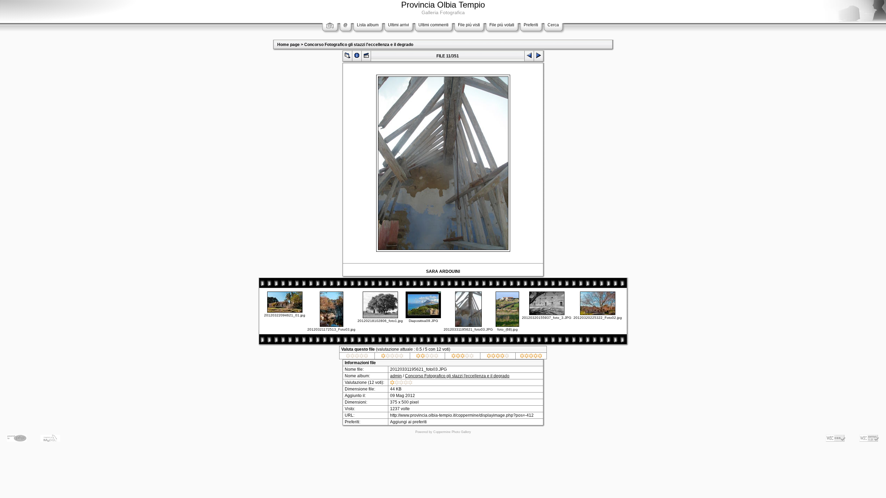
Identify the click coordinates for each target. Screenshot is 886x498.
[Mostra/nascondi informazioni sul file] (356, 57)
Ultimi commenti (433, 24)
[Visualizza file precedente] (529, 57)
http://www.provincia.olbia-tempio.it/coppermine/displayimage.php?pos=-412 (462, 415)
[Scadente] (392, 356)
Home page (288, 44)
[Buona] (462, 356)
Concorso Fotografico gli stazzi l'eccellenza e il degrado (358, 44)
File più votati (501, 24)
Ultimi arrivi (398, 24)
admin (396, 376)
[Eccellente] (531, 356)
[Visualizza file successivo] (538, 57)
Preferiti (531, 24)
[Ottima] (498, 356)
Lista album (368, 24)
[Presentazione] (366, 57)
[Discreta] (427, 356)
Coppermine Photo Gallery (452, 432)
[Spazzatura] (357, 356)
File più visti (469, 24)
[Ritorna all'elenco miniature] (347, 57)
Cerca (553, 24)
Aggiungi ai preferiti (408, 421)
